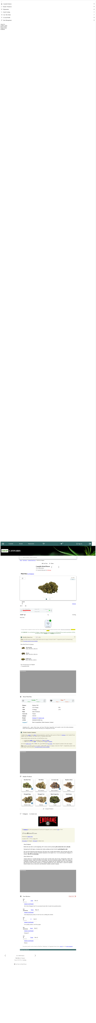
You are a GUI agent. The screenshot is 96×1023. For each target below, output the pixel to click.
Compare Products (49, 808)
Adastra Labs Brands (28, 904)
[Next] (35, 956)
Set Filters (24, 960)
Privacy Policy (4, 26)
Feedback (3, 29)
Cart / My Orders (7, 14)
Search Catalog (6, 12)
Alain (32, 900)
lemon (48, 740)
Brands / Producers (7, 6)
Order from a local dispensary (66, 629)
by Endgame (30, 573)
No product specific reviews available (30, 641)
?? (30, 919)
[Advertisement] (48, 681)
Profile (25, 833)
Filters (52, 563)
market (29, 735)
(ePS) (49, 637)
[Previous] (5, 956)
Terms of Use (4, 28)
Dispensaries (6, 9)
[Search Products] (44, 544)
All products (24, 840)
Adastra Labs (41, 718)
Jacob (31, 928)
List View (45, 563)
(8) (23, 603)
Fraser (31, 937)
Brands (21, 543)
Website (30, 833)
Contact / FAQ (4, 25)
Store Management (7, 20)
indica (35, 735)
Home (21, 560)
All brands (35, 840)
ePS (58, 829)
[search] (21, 557)
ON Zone (49, 570)
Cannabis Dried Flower (32, 560)
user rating (50, 743)
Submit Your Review (24, 949)
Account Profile (6, 17)
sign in (61, 946)
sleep (46, 741)
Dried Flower (27, 664)
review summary (69, 946)
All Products (25, 560)
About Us (3, 24)
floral (44, 740)
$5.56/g (49, 623)
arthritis (50, 741)
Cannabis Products (7, 4)
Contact (35, 833)
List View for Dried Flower (21, 964)
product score (28, 743)
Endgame (74, 603)
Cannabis (11, 543)
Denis (32, 909)
